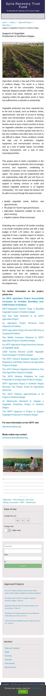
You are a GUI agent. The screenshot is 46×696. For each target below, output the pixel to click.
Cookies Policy (36, 688)
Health (7, 652)
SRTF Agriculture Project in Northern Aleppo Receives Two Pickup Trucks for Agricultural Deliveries (23, 387)
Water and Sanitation (12, 648)
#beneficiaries (31, 502)
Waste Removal (10, 667)
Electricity (8, 656)
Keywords (8, 546)
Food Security (10, 663)
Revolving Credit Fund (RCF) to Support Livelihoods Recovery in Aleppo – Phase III (20, 593)
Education (8, 660)
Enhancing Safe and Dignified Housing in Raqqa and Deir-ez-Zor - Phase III (23, 615)
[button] (3, 479)
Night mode (16, 530)
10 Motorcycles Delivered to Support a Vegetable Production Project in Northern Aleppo (23, 404)
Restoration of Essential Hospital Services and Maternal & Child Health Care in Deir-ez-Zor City (22, 608)
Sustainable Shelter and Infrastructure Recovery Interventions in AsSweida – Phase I (19, 623)
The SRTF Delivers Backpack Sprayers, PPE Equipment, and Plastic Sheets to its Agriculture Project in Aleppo (23, 362)
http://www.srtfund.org (11, 427)
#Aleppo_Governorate (10, 502)
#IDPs (22, 502)
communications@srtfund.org (15, 438)
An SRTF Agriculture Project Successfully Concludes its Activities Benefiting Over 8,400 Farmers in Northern (23, 301)
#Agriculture (7, 500)
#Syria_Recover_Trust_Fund (23, 500)
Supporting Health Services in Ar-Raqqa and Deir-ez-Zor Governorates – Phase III (21, 600)
